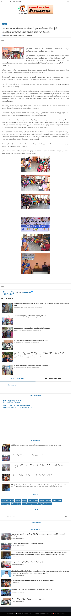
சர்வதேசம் (48, 500)
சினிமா (54, 500)
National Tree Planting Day (13, 402)
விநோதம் (42, 504)
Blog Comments (18, 379)
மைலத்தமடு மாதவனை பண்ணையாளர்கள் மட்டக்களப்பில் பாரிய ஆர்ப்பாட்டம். (31, 589)
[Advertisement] (35, 424)
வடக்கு (30, 504)
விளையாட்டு (49, 504)
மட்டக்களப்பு (4, 24)
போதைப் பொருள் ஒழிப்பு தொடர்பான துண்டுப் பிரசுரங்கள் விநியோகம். (32, 328)
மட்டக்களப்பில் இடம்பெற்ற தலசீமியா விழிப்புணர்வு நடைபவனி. (27, 455)
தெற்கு (59, 500)
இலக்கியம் (18, 500)
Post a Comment (9, 385)
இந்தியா (12, 500)
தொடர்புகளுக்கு (5, 504)
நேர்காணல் (13, 504)
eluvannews (26, 292)
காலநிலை (42, 500)
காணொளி (35, 500)
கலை (29, 500)
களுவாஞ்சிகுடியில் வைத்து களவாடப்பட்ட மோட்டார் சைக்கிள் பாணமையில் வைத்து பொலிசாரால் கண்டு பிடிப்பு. (41, 304)
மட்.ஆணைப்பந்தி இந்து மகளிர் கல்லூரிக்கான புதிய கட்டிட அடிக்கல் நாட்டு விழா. (32, 475)
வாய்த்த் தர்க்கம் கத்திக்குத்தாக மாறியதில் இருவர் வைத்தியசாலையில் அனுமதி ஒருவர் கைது (36, 445)
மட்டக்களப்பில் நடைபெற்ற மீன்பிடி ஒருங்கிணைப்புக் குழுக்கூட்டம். (31, 340)
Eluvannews (19, 614)
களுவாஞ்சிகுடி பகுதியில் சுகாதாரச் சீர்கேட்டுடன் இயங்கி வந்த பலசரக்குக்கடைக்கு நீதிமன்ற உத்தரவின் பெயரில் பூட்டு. (38, 535)
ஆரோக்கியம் (5, 500)
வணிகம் (36, 504)
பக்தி (19, 504)
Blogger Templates (40, 614)
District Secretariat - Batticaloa (16, 405)
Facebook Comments (53, 379)
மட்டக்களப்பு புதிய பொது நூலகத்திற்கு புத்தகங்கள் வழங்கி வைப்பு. (32, 365)
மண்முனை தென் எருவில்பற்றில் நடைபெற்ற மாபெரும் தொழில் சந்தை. (29, 562)
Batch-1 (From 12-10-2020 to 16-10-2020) (18, 407)
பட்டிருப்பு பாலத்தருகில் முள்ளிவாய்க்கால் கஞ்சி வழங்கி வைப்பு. (30, 316)
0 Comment (29, 35)
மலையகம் (24, 504)
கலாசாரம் (24, 500)
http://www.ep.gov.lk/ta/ (13, 400)
